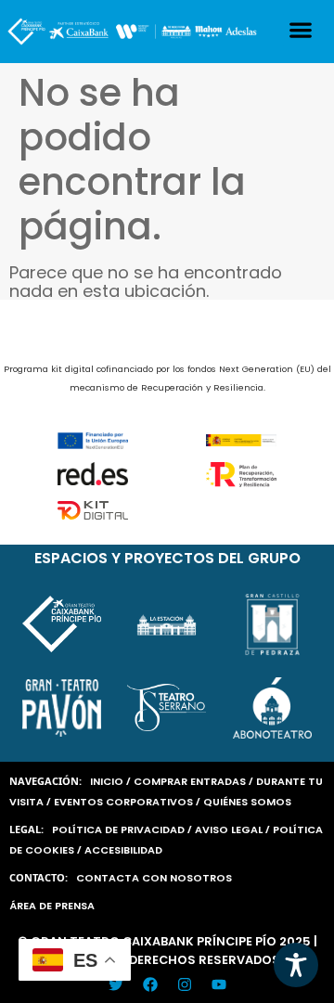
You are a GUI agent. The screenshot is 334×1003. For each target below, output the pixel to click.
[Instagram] (184, 984)
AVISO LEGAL (229, 829)
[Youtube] (219, 984)
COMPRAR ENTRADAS (190, 781)
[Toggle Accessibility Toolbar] (296, 965)
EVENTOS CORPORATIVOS (123, 801)
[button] (301, 30)
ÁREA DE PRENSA (52, 905)
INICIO (106, 781)
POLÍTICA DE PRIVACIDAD (118, 829)
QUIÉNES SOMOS (247, 801)
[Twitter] (116, 984)
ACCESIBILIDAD (123, 849)
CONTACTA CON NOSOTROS (154, 877)
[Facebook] (150, 984)
